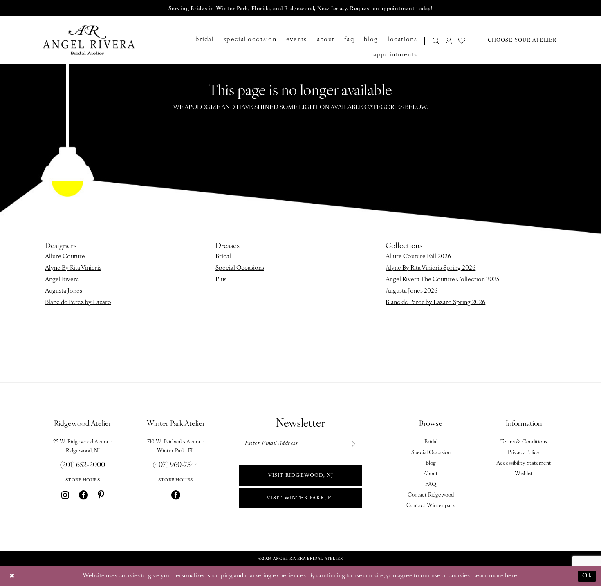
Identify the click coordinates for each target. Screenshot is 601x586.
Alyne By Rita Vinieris (73, 268)
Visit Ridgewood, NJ (301, 475)
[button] (448, 41)
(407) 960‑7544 (176, 465)
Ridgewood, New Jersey (315, 8)
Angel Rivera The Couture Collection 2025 (442, 280)
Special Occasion (431, 452)
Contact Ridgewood (431, 495)
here (511, 576)
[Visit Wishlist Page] (462, 41)
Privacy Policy (524, 452)
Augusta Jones (63, 291)
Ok (587, 576)
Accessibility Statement (523, 463)
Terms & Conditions (523, 442)
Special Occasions (239, 268)
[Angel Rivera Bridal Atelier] (89, 40)
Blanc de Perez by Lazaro (78, 303)
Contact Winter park (430, 505)
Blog (431, 463)
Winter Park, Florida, (244, 8)
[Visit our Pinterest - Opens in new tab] (101, 494)
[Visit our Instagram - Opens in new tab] (65, 494)
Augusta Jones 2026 (411, 291)
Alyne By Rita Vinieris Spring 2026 (430, 268)
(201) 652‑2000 (82, 465)
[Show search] (436, 41)
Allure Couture (65, 257)
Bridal (223, 257)
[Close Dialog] (12, 576)
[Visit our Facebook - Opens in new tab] (83, 494)
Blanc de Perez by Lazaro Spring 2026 (435, 303)
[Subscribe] (353, 443)
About (431, 473)
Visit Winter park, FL (300, 498)
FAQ (430, 484)
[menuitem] (433, 41)
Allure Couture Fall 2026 (418, 257)
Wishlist (524, 473)
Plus (220, 280)
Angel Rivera (62, 280)
